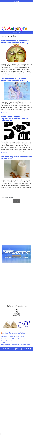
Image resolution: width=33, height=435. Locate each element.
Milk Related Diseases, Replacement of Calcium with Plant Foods (15, 119)
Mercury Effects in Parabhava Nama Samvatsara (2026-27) (15, 42)
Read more (8, 75)
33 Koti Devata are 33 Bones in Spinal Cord (13, 338)
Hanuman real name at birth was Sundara (12, 336)
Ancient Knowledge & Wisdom (13, 333)
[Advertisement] (14, 13)
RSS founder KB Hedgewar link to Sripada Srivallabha (15, 344)
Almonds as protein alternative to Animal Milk (16, 158)
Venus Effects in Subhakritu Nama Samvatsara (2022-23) (14, 80)
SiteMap (18, 349)
